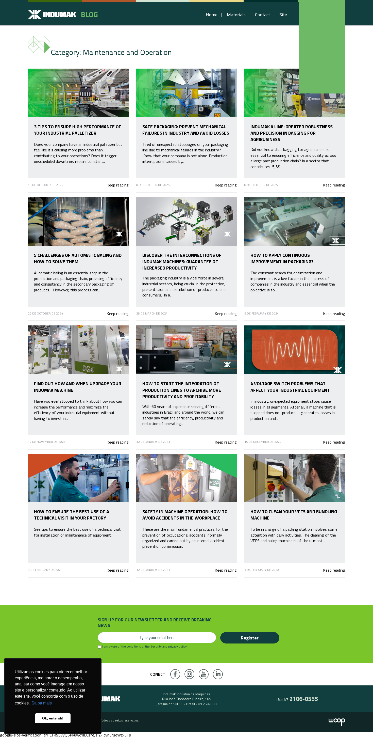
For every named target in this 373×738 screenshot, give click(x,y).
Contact (262, 15)
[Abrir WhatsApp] (360, 725)
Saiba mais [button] (41, 703)
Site (283, 15)
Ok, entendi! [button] (52, 718)
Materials (236, 15)
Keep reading (117, 185)
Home (211, 15)
